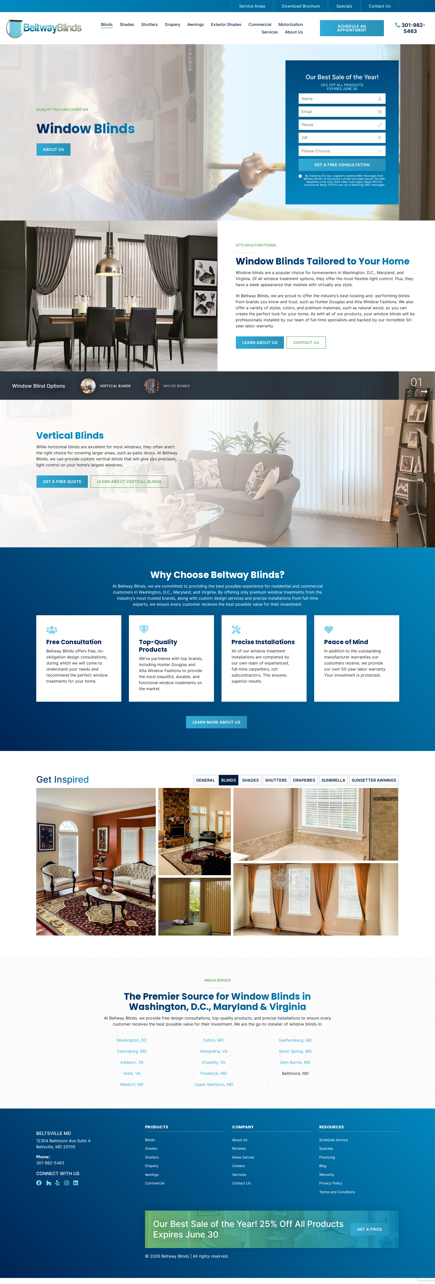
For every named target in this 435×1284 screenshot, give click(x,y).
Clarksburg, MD (132, 1051)
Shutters (149, 24)
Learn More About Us (216, 722)
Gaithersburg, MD (295, 1040)
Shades (127, 24)
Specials (344, 6)
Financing (327, 1157)
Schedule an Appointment (352, 28)
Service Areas (252, 6)
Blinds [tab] (228, 780)
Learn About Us (259, 342)
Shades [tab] (250, 780)
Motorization (290, 24)
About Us (294, 32)
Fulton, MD (213, 1040)
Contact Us (379, 6)
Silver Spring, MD (295, 1051)
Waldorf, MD (132, 1084)
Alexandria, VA (214, 1051)
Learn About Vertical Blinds (129, 481)
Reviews (239, 1148)
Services (270, 32)
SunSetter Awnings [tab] (374, 780)
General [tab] (205, 780)
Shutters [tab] (276, 780)
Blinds (107, 24)
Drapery (172, 24)
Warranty (326, 1174)
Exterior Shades (226, 24)
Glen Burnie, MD (295, 1062)
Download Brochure (301, 6)
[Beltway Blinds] (41, 28)
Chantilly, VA (214, 1062)
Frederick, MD (213, 1073)
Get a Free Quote (62, 481)
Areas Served (243, 1157)
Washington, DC (132, 1040)
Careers (238, 1166)
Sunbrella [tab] (333, 780)
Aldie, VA (131, 1073)
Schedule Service (333, 1140)
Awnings (195, 24)
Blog (323, 1166)
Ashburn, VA (131, 1062)
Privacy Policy (330, 1183)
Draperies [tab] (304, 780)
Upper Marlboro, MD (213, 1084)
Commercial (259, 24)
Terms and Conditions (337, 1192)
